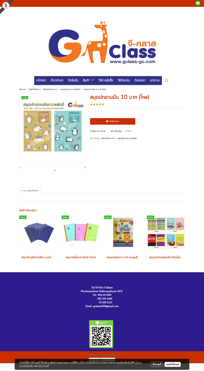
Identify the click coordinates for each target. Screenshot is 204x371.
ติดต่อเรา (140, 80)
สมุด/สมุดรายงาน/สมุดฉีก (127, 138)
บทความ (155, 80)
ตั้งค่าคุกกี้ (157, 364)
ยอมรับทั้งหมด (172, 364)
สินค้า (87, 80)
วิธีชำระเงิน (124, 80)
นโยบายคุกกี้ (43, 365)
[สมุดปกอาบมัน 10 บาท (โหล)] (52, 128)
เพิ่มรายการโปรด (98, 131)
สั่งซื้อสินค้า (113, 121)
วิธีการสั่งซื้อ (106, 80)
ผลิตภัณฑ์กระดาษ (108, 138)
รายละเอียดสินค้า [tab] (30, 190)
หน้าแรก (41, 80)
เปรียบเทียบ (117, 131)
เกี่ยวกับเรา (57, 80)
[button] (166, 80)
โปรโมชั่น (73, 80)
